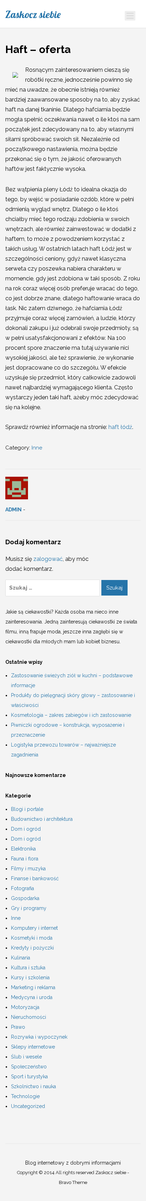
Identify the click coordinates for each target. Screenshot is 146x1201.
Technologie (25, 1096)
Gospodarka (25, 898)
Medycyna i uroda (31, 997)
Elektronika (23, 849)
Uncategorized (28, 1106)
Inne (37, 448)
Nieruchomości (28, 1017)
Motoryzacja (25, 1007)
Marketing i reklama (33, 987)
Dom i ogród (26, 829)
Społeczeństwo (29, 1066)
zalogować (48, 559)
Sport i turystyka (29, 1076)
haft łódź (120, 427)
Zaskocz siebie (33, 14)
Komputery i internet (34, 928)
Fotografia (22, 888)
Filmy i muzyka (28, 868)
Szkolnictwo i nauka (33, 1086)
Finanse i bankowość (35, 878)
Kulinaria (20, 958)
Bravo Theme (73, 1182)
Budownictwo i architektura (42, 819)
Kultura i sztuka (28, 967)
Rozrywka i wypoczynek (39, 1037)
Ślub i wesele (26, 1057)
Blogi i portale (27, 809)
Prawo (18, 1027)
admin (13, 509)
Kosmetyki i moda (31, 938)
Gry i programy (28, 908)
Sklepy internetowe (33, 1047)
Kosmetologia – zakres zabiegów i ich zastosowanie (71, 715)
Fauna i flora (24, 858)
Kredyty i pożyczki (32, 948)
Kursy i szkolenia (30, 977)
